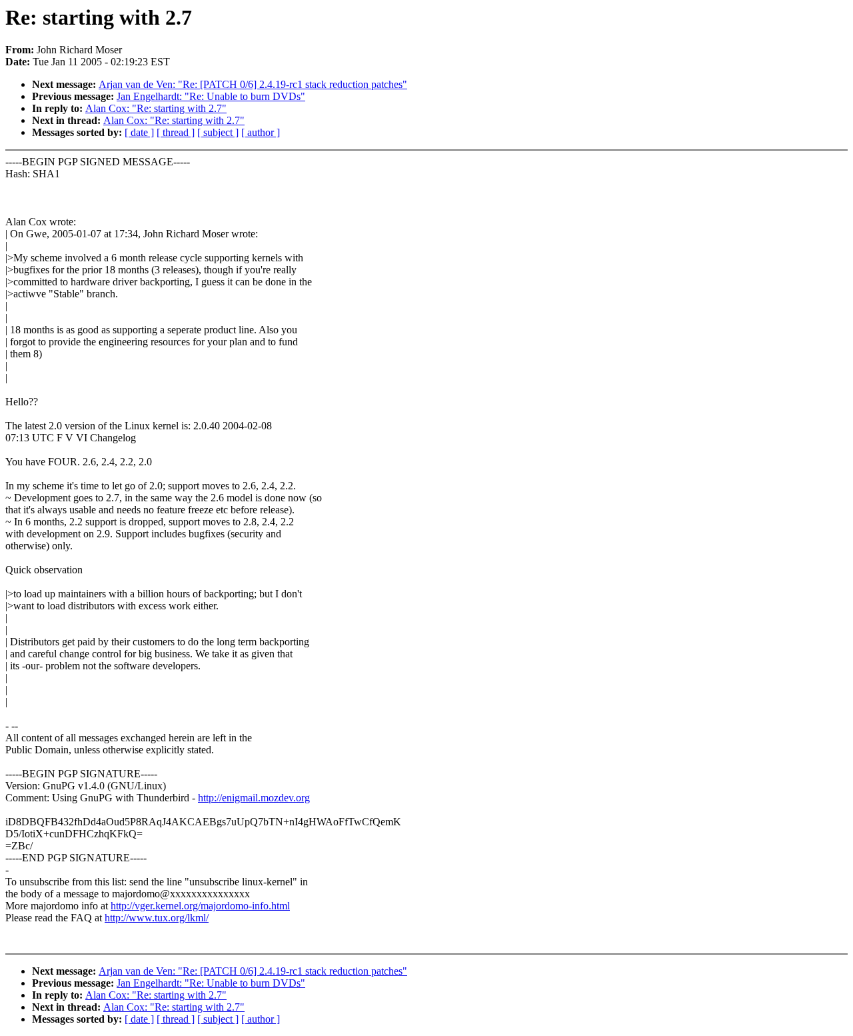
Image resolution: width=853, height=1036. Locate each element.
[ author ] (260, 132)
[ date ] (139, 132)
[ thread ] (176, 132)
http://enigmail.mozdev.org (254, 797)
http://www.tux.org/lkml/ (157, 917)
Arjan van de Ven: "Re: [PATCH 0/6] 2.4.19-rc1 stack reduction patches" (253, 84)
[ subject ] (218, 132)
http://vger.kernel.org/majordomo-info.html (200, 905)
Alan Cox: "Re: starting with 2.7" (156, 108)
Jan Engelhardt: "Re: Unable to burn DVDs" (211, 96)
